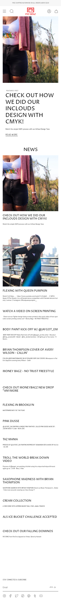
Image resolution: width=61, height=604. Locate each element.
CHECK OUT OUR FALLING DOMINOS (28, 531)
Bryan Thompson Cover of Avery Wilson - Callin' (28, 351)
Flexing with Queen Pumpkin (25, 291)
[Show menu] (4, 11)
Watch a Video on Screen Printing (29, 311)
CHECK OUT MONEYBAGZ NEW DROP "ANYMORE (28, 389)
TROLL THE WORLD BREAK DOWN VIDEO (26, 459)
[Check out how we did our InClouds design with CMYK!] (30, 183)
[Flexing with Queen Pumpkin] (30, 258)
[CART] (56, 11)
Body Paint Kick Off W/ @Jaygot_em (30, 329)
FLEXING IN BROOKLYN (18, 405)
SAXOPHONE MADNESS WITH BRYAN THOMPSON (28, 480)
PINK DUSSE (11, 421)
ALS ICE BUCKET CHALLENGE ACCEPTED (30, 517)
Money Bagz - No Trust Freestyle (28, 371)
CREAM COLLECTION (17, 501)
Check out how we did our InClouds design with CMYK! (29, 109)
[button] (11, 11)
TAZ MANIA (10, 439)
